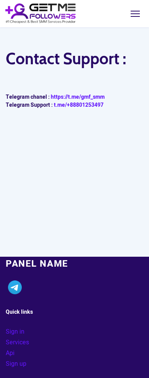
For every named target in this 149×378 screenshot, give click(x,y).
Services (17, 342)
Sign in (15, 331)
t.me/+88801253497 (79, 105)
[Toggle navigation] (135, 13)
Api (10, 353)
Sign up (16, 363)
